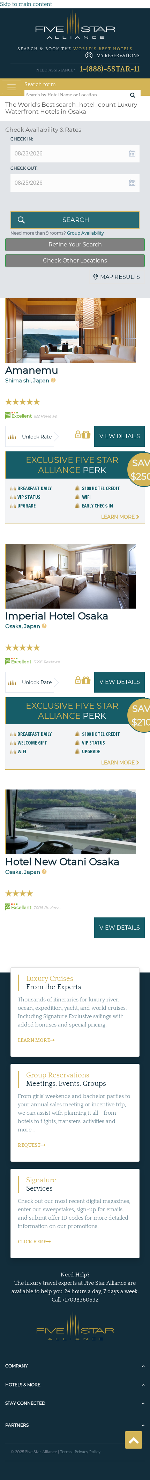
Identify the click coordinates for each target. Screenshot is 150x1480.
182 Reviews (45, 416)
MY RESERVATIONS (118, 56)
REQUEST (29, 1145)
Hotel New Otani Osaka (62, 862)
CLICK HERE (32, 1242)
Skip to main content (26, 4)
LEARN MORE (34, 1040)
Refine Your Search (75, 244)
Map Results (120, 277)
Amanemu (31, 370)
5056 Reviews (46, 661)
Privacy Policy (87, 1452)
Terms (66, 1452)
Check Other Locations (75, 260)
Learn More (118, 517)
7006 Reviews (46, 907)
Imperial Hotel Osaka (56, 616)
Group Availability (85, 233)
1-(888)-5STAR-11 (110, 69)
